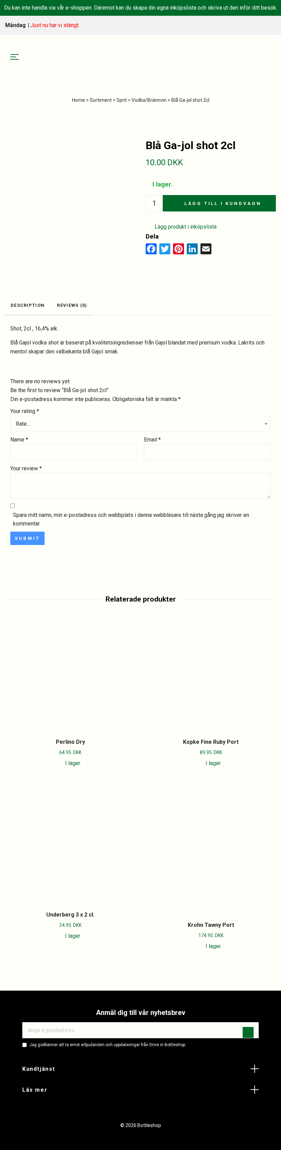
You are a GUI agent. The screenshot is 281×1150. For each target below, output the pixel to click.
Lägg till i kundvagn (222, 203)
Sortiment (101, 100)
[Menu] (14, 57)
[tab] (27, 305)
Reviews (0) (72, 305)
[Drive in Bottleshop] (140, 57)
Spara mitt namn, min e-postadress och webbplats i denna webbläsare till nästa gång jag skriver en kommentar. (131, 519)
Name (19, 439)
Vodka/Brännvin (149, 100)
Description (28, 305)
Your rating (24, 411)
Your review (26, 468)
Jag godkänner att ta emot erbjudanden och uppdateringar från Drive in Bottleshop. (107, 1044)
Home (78, 100)
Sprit (122, 100)
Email (152, 439)
